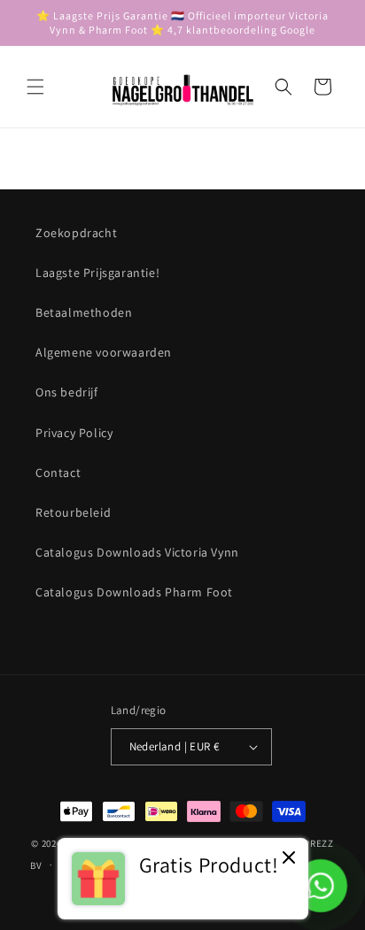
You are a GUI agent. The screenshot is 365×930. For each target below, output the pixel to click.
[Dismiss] (289, 858)
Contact (58, 472)
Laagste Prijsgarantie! (97, 273)
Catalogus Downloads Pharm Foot (134, 592)
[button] (35, 86)
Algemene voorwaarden (103, 352)
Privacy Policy (74, 433)
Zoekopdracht (76, 233)
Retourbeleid (73, 512)
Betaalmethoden (83, 312)
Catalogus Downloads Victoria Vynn (137, 552)
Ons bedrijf (66, 392)
